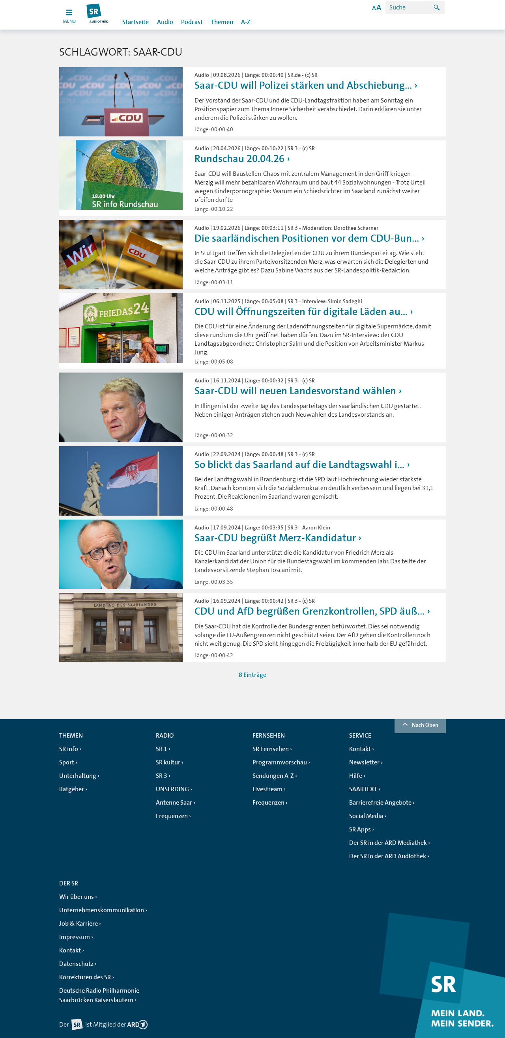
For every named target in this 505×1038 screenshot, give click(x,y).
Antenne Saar (174, 803)
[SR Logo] (97, 15)
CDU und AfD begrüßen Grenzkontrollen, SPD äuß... (310, 611)
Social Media (366, 816)
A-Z (246, 22)
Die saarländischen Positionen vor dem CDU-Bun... (307, 238)
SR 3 (161, 776)
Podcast (192, 22)
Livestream (267, 789)
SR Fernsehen (270, 749)
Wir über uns (76, 897)
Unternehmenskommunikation (101, 910)
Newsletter (364, 762)
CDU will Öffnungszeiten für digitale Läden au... (301, 311)
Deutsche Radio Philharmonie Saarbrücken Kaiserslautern (99, 995)
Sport (66, 762)
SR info (68, 749)
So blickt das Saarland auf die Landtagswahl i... (299, 464)
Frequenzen (172, 816)
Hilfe (355, 776)
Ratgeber (71, 789)
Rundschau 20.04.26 (239, 158)
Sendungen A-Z (273, 776)
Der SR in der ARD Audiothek (387, 856)
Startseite (135, 22)
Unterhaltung (77, 776)
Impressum (74, 937)
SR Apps (360, 829)
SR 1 (161, 749)
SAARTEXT (363, 789)
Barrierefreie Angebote (380, 803)
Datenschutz (76, 964)
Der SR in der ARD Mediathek (388, 843)
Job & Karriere (78, 924)
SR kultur (168, 762)
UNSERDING (172, 789)
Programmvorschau (279, 762)
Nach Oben (425, 725)
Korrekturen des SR (85, 977)
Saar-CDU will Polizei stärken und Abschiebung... (303, 85)
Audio (165, 22)
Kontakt (360, 749)
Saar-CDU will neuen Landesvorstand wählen (295, 390)
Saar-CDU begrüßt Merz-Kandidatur (275, 537)
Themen (222, 22)
